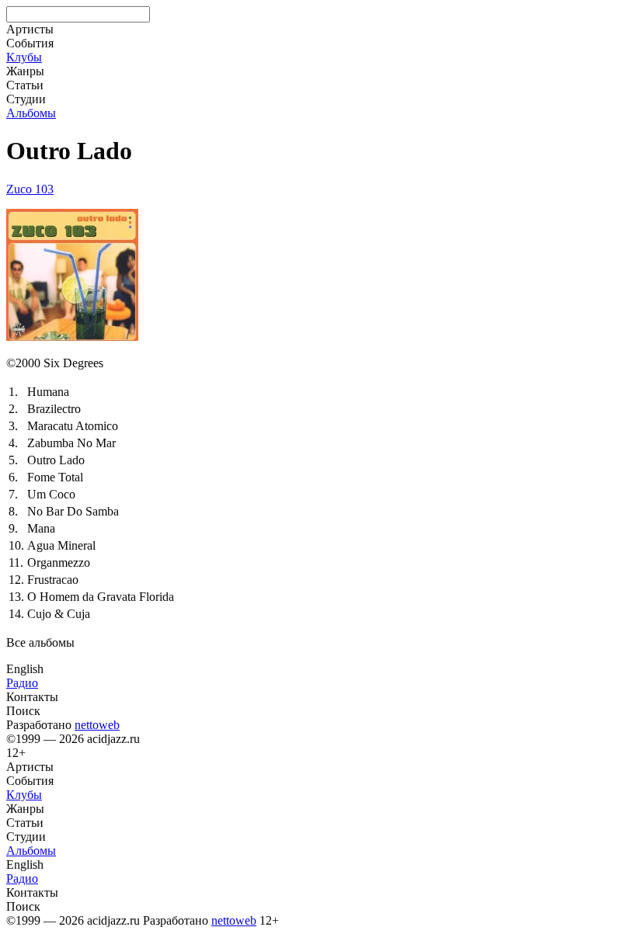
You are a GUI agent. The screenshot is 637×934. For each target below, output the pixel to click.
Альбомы (31, 113)
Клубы (24, 57)
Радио (22, 682)
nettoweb (97, 724)
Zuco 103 (30, 189)
